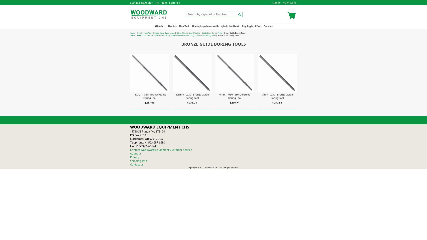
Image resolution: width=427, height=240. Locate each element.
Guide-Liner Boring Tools (212, 33)
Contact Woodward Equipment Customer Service (161, 150)
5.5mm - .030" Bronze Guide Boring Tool (192, 96)
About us (135, 153)
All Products (160, 26)
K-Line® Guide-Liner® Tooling (188, 33)
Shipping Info (138, 161)
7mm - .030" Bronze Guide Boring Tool (277, 96)
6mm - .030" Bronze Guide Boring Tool (234, 96)
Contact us (137, 164)
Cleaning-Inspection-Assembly (205, 26)
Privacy (134, 157)
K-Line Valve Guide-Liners (164, 33)
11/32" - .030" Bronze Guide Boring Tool (149, 96)
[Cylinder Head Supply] (149, 14)
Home (132, 33)
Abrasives (172, 26)
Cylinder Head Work (230, 26)
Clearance (268, 26)
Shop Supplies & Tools (251, 26)
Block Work (184, 26)
